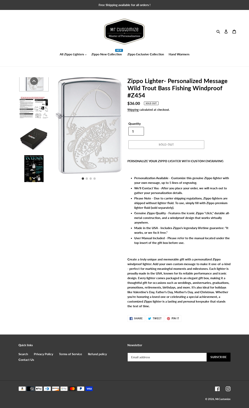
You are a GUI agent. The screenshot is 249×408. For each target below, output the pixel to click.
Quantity (134, 123)
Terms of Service (70, 354)
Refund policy (97, 354)
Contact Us (26, 359)
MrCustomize (223, 399)
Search (23, 354)
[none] (34, 81)
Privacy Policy (43, 354)
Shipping (133, 109)
